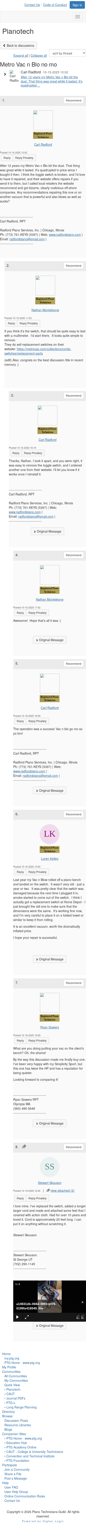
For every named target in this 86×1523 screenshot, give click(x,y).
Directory (8, 1411)
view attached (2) (62, 1190)
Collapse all (39, 55)
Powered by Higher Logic (43, 1521)
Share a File (12, 1474)
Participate (9, 1465)
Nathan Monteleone (45, 310)
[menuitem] (33, 4)
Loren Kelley (49, 858)
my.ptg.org (11, 1358)
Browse (7, 1416)
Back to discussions (20, 45)
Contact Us (32, 4)
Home (6, 1353)
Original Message (48, 531)
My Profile (9, 1367)
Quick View (12, 1385)
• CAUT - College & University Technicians (33, 1451)
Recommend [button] (73, 100)
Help (5, 1483)
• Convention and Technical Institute (29, 1456)
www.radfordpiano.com (65, 234)
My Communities (16, 1380)
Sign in (77, 5)
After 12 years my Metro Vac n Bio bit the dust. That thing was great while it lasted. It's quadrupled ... (51, 81)
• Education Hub (15, 1442)
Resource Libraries (17, 1425)
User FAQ (11, 1487)
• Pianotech (12, 1389)
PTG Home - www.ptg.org (22, 1362)
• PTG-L (9, 1402)
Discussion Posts (16, 1420)
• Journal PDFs (14, 1398)
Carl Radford (43, 144)
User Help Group (16, 1491)
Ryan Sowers (49, 1027)
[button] (6, 74)
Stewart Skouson (50, 1182)
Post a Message (15, 1478)
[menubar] (47, 4)
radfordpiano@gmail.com (27, 239)
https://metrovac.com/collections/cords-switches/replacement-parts (37, 351)
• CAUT (9, 1394)
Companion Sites (14, 1434)
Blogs (8, 1429)
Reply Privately (24, 158)
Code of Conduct (55, 4)
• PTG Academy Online (20, 1447)
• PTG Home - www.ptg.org (23, 1438)
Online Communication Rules (24, 1496)
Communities (11, 1371)
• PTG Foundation (16, 1460)
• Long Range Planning (20, 1407)
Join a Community (17, 1469)
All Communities (15, 1376)
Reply (7, 158)
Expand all (20, 55)
